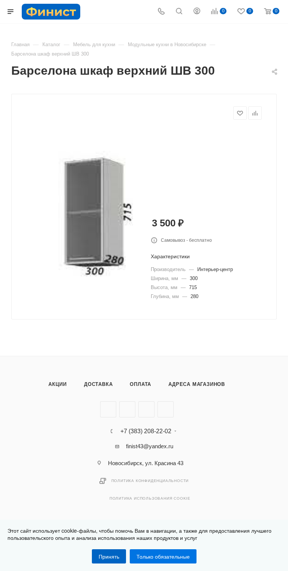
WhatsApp (166, 409)
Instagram (146, 409)
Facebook (127, 409)
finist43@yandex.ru (149, 446)
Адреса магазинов (196, 384)
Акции (57, 384)
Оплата (140, 384)
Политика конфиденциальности (150, 481)
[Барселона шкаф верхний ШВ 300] (97, 213)
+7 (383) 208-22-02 (145, 431)
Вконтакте (108, 409)
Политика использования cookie (150, 498)
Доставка (98, 384)
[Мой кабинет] (197, 12)
